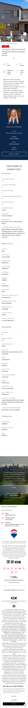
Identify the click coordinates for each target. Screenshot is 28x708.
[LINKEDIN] (8, 568)
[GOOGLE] (12, 572)
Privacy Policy (20, 590)
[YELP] (23, 568)
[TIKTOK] (12, 568)
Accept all (14, 703)
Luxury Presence (14, 582)
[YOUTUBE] (19, 568)
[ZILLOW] (16, 568)
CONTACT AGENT (14, 154)
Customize (14, 700)
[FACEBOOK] (16, 572)
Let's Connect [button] (14, 495)
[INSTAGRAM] (4, 568)
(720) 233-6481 (14, 138)
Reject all (14, 696)
